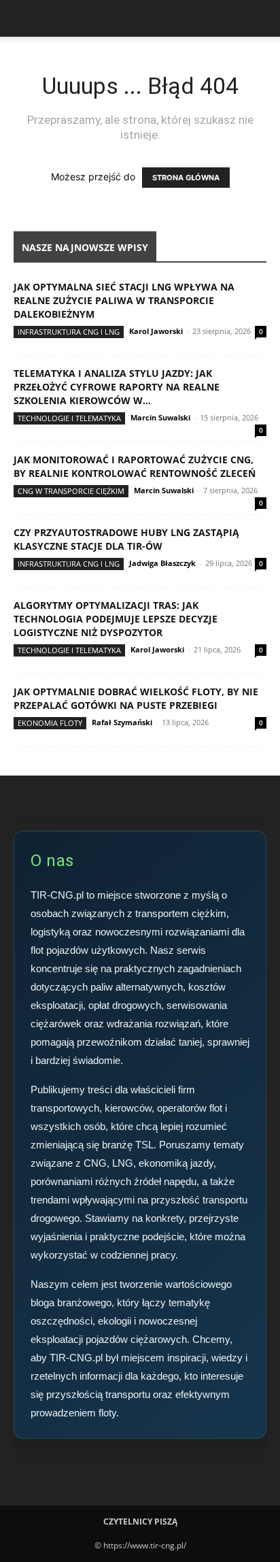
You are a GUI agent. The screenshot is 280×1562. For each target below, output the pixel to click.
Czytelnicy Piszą (140, 1521)
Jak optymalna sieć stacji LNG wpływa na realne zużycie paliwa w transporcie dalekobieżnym (124, 300)
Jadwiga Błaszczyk (162, 563)
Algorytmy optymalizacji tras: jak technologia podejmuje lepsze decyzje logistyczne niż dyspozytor (115, 619)
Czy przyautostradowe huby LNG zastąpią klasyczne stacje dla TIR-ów (126, 539)
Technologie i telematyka (69, 418)
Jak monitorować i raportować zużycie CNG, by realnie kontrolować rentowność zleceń (135, 466)
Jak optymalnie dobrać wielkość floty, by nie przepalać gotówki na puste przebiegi (136, 698)
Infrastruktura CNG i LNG (69, 332)
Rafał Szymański (122, 722)
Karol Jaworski (156, 331)
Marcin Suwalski (160, 417)
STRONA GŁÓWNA (186, 177)
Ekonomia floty (50, 723)
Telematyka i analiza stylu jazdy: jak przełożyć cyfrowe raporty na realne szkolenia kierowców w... (117, 387)
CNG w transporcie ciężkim (71, 491)
